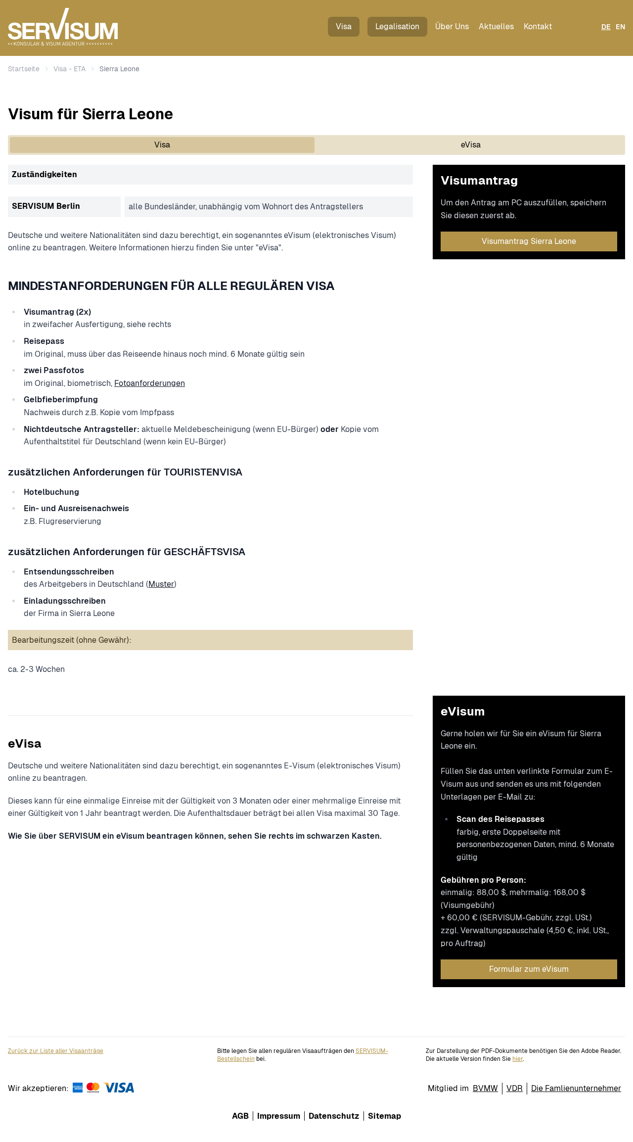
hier (517, 1058)
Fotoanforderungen (149, 383)
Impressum (278, 1116)
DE (606, 27)
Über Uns (452, 26)
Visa (344, 26)
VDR (514, 1088)
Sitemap (384, 1116)
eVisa (471, 144)
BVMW (485, 1088)
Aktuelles (496, 26)
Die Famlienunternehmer (576, 1088)
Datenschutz (334, 1116)
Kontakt (538, 26)
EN (620, 27)
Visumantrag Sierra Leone (529, 241)
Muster (161, 584)
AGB (240, 1116)
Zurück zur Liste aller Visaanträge (55, 1050)
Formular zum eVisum (529, 969)
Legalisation (397, 26)
